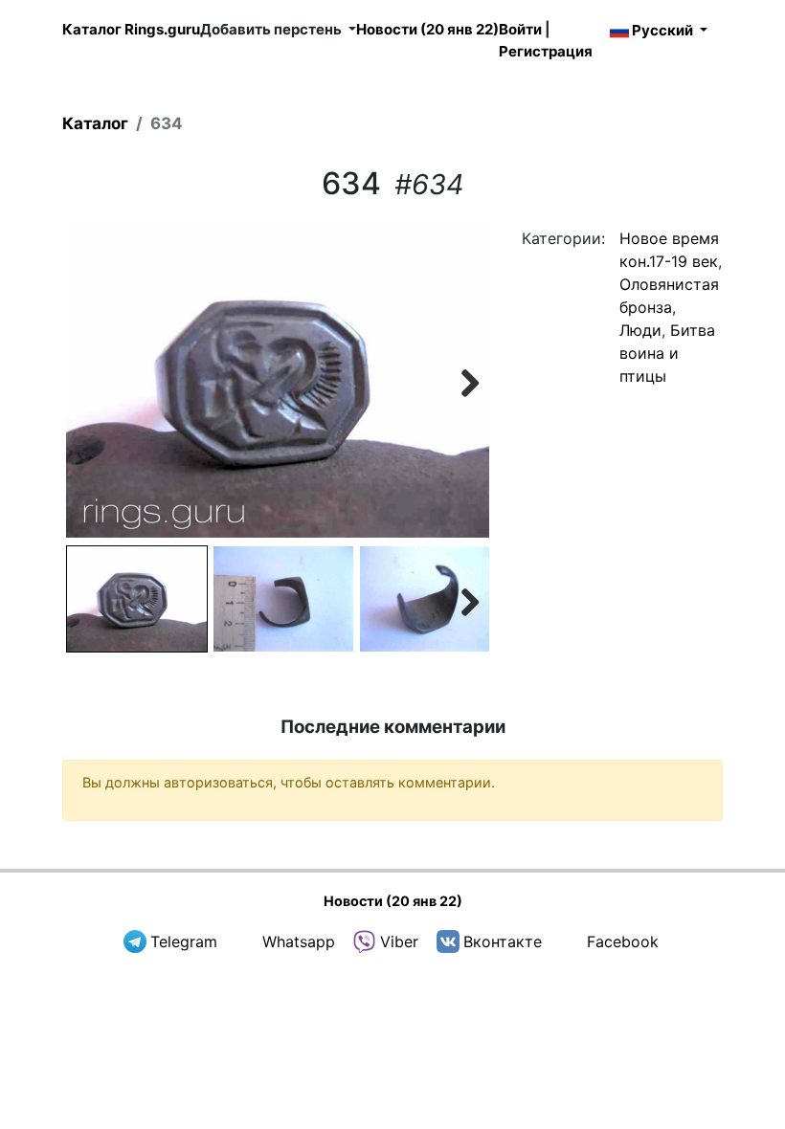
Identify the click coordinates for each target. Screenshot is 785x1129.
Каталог (95, 123)
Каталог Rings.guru (131, 29)
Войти (520, 29)
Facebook (623, 941)
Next (460, 380)
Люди (640, 330)
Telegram (183, 941)
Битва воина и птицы (667, 353)
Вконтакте (502, 941)
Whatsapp (298, 941)
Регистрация (546, 51)
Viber (399, 941)
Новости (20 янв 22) (427, 29)
